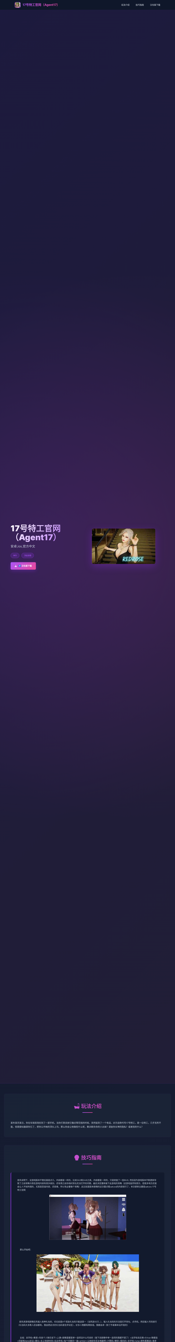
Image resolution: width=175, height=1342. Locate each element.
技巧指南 (140, 5)
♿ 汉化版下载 (25, 566)
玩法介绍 (125, 5)
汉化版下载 (155, 5)
